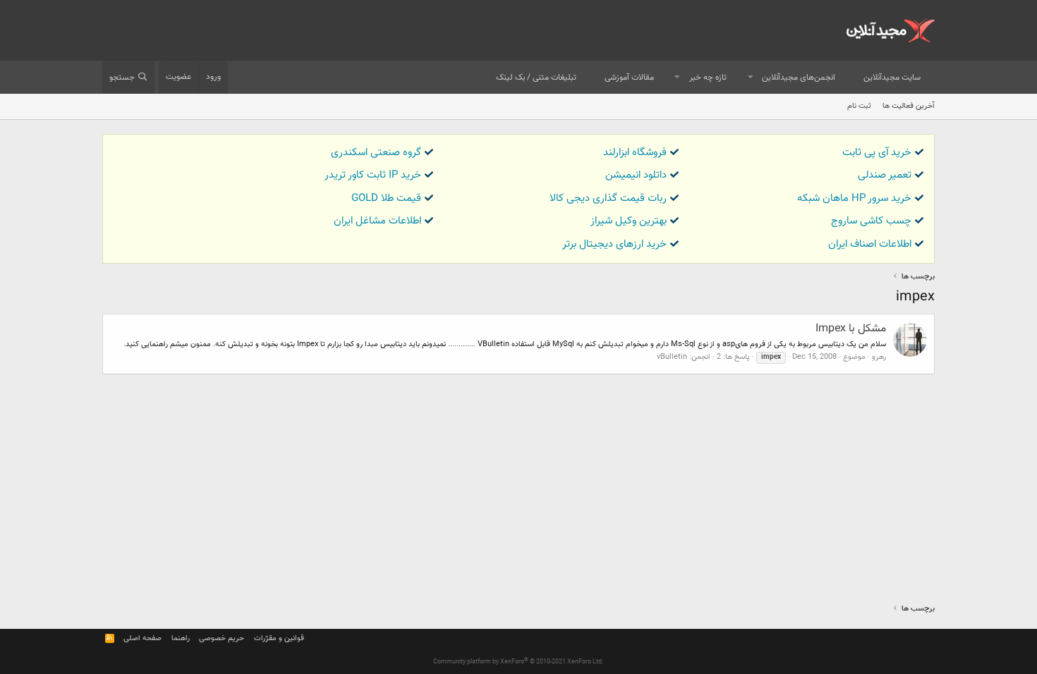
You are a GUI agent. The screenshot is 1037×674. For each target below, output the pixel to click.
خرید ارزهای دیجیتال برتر (614, 244)
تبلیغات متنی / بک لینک (536, 77)
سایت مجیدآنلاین (892, 77)
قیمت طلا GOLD (386, 198)
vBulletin (672, 357)
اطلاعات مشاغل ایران (377, 221)
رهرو (879, 357)
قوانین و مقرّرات (279, 638)
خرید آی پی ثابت (876, 153)
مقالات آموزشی (629, 77)
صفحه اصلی (142, 638)
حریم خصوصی (221, 638)
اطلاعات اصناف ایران (869, 244)
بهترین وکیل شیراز (628, 221)
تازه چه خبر (708, 77)
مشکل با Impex (850, 329)
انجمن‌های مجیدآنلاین (798, 77)
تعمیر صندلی (884, 175)
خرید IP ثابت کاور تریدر (373, 175)
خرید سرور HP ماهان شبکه (854, 198)
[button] (750, 77)
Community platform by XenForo (518, 662)
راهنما (180, 638)
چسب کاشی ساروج (871, 221)
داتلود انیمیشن (636, 175)
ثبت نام (859, 106)
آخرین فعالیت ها (909, 106)
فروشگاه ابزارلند (635, 153)
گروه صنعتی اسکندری (376, 153)
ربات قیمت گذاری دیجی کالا (608, 198)
